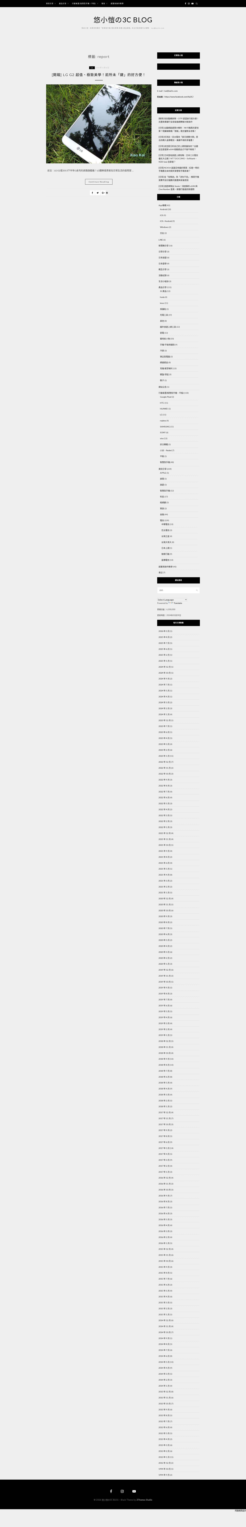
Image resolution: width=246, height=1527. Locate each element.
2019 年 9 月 (164, 987)
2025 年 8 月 (164, 637)
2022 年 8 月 (164, 785)
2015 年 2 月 (164, 1308)
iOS (161, 215)
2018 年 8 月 (164, 1065)
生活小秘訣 (164, 281)
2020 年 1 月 (164, 964)
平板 (162, 456)
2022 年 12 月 (165, 762)
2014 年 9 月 (164, 1338)
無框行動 (165, 554)
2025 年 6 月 (164, 649)
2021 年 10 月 (165, 845)
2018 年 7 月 (164, 1071)
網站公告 (163, 387)
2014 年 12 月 (165, 1320)
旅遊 (162, 484)
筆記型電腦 (165, 356)
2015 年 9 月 (164, 1267)
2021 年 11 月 (165, 839)
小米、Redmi (166, 450)
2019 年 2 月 (164, 1029)
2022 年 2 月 (164, 821)
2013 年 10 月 (165, 1403)
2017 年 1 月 (164, 1172)
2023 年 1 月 (164, 756)
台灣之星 (165, 536)
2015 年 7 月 (164, 1279)
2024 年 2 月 (164, 708)
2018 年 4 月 (164, 1088)
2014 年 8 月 (164, 1344)
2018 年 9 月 (164, 1059)
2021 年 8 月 (164, 857)
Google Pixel (165, 397)
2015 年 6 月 (164, 1285)
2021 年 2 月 (164, 886)
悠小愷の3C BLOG (123, 20)
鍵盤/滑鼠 (164, 374)
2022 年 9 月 (164, 779)
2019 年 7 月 (164, 999)
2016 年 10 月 (165, 1189)
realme (163, 420)
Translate (178, 603)
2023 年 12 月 (165, 720)
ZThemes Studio (144, 1500)
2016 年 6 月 (164, 1213)
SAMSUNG (165, 426)
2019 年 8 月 (164, 993)
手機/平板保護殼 (167, 344)
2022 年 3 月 (164, 815)
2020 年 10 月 (165, 910)
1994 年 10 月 (165, 1469)
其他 (162, 321)
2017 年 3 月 (164, 1160)
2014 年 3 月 (164, 1374)
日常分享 (163, 251)
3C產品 (163, 291)
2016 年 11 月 (165, 1183)
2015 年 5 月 (164, 1290)
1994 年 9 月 (164, 1475)
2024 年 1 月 (164, 714)
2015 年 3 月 (164, 1302)
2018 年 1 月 (164, 1106)
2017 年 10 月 (165, 1124)
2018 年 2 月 (164, 1100)
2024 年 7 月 (164, 684)
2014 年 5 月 (164, 1362)
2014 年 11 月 (165, 1326)
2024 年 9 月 (164, 678)
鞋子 (162, 380)
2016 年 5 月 (164, 1219)
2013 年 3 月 (164, 1445)
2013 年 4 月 (164, 1439)
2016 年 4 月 (164, 1225)
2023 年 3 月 (164, 744)
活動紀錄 (163, 275)
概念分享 (163, 269)
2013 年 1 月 (164, 1457)
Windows (164, 227)
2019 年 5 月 (164, 1011)
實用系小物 (165, 338)
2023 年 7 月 (164, 726)
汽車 (162, 350)
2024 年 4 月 (164, 696)
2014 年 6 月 (164, 1356)
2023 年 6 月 (164, 732)
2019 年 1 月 (164, 1035)
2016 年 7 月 (164, 1207)
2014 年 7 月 (164, 1350)
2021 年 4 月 (164, 875)
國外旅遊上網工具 (168, 327)
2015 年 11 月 (165, 1255)
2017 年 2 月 (164, 1166)
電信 (103, 3)
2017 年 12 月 (165, 1112)
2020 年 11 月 (165, 904)
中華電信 (165, 524)
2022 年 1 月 (164, 827)
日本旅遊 (163, 257)
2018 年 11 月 (165, 1047)
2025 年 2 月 (164, 655)
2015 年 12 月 (165, 1249)
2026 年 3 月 (164, 631)
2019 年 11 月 (165, 976)
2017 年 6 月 (164, 1142)
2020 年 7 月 (164, 928)
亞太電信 (165, 530)
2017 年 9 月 (164, 1130)
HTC (162, 403)
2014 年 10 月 (165, 1332)
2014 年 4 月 (164, 1368)
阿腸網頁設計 (240, 1510)
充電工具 (164, 315)
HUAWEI (164, 408)
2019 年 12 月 (165, 970)
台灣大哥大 (166, 542)
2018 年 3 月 (164, 1094)
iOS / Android (166, 221)
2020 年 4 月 (164, 946)
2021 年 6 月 (164, 863)
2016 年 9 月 (164, 1195)
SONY (163, 432)
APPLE (163, 473)
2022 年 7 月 (164, 791)
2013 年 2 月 (164, 1451)
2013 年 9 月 (164, 1409)
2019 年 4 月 (164, 1017)
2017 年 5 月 (164, 1148)
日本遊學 (163, 263)
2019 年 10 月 (165, 982)
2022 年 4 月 (164, 809)
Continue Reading (99, 182)
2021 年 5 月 (164, 869)
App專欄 (162, 205)
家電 (162, 333)
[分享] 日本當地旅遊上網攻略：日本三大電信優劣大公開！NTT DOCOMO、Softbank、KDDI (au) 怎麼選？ (178, 158)
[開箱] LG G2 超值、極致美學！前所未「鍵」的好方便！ (99, 75)
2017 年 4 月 (164, 1154)
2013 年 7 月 (164, 1421)
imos (162, 303)
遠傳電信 (165, 560)
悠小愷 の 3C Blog (178, 66)
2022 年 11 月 (165, 768)
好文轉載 (164, 444)
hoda (162, 297)
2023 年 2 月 (164, 750)
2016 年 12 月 (165, 1177)
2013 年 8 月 (164, 1415)
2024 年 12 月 (165, 667)
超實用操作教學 (117, 3)
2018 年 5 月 (164, 1082)
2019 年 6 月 (164, 1005)
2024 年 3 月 (164, 702)
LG (92, 68)
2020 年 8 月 (164, 922)
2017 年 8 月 (164, 1136)
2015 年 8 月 (164, 1273)
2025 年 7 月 (164, 643)
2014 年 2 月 (164, 1380)
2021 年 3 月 (164, 880)
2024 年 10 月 (165, 673)
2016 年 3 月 (164, 1231)
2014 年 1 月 (164, 1386)
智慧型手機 (165, 462)
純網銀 (163, 502)
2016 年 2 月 (164, 1237)
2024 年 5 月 (164, 690)
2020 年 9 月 (164, 916)
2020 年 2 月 (164, 958)
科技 (162, 496)
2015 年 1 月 (164, 1314)
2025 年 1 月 (164, 661)
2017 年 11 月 (165, 1118)
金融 (162, 514)
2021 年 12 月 (165, 833)
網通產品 (164, 362)
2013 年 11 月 (165, 1397)
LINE (161, 240)
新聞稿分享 (164, 245)
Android (163, 209)
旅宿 (162, 478)
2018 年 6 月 (164, 1077)
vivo (162, 438)
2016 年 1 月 (164, 1243)
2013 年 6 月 (164, 1427)
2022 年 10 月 (165, 773)
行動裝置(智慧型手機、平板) (84, 3)
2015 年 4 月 (164, 1296)
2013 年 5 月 (164, 1433)
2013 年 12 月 (165, 1391)
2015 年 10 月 (165, 1261)
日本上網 (165, 548)
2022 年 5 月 (164, 803)
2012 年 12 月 (165, 1463)
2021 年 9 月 (164, 851)
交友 (162, 233)
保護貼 (163, 309)
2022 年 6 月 (164, 797)
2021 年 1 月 (164, 892)
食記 (161, 572)
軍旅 (162, 508)
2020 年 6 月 (164, 934)
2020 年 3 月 (164, 952)
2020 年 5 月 (164, 940)
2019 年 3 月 (164, 1023)
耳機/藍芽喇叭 (166, 368)
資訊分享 (50, 3)
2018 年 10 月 (165, 1053)
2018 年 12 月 (165, 1041)
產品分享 (62, 3)
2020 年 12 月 (165, 898)
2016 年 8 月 (164, 1201)
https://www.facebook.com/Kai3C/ (179, 97)
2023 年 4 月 (164, 738)
